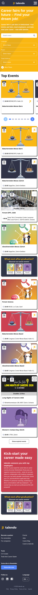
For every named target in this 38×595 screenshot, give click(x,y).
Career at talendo (28, 544)
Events (25, 535)
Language (4, 41)
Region (3, 49)
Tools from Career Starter (9, 556)
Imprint (30, 589)
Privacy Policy (14, 589)
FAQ (7, 589)
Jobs (24, 538)
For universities (6, 538)
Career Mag (26, 541)
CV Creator (4, 554)
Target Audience (5, 58)
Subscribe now (9, 567)
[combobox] (19, 45)
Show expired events (19, 441)
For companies (5, 541)
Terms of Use (23, 589)
